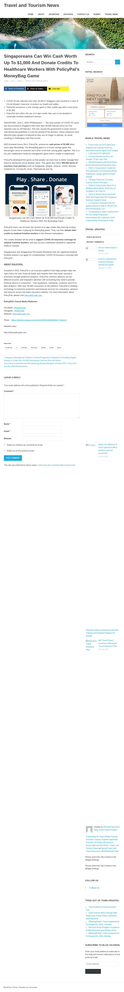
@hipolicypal (20, 308)
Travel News (111, 14)
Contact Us (83, 14)
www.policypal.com (33, 295)
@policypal (19, 311)
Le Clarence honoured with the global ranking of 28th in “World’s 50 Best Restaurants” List (101, 206)
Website (7, 439)
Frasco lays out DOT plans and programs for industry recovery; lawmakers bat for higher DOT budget (102, 148)
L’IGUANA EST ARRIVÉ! (99, 153)
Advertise (54, 14)
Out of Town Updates (105, 900)
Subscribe (93, 971)
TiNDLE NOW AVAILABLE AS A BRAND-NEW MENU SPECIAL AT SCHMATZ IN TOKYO (101, 188)
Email (7, 431)
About (41, 14)
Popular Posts (94, 237)
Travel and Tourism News (31, 5)
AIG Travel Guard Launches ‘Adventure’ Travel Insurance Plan (107, 643)
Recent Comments (95, 242)
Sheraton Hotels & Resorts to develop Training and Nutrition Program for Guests (102, 633)
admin (19, 81)
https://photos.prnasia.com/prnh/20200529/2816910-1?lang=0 (39, 320)
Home (30, 14)
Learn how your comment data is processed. (56, 465)
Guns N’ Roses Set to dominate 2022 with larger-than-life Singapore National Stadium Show (101, 197)
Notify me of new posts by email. (21, 451)
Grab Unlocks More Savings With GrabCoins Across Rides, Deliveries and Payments (101, 916)
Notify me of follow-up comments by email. (25, 445)
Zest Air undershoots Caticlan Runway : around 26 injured (107, 262)
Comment (9, 391)
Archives (68, 14)
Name (7, 424)
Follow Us (91, 880)
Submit (97, 14)
